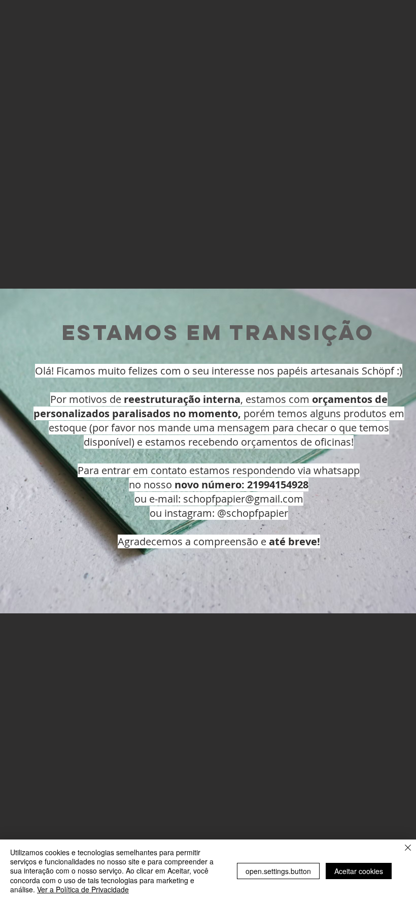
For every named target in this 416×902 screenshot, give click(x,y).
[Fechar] (408, 848)
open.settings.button (278, 871)
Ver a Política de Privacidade (83, 889)
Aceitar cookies (358, 871)
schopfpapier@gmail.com (243, 499)
